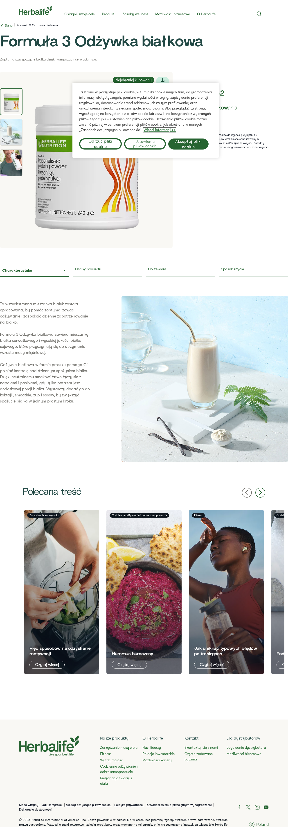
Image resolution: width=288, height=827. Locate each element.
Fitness (105, 754)
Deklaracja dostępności (35, 809)
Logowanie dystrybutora (246, 748)
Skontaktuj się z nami (201, 748)
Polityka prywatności (129, 805)
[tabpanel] (86, 160)
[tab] (11, 101)
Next (260, 492)
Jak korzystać (52, 805)
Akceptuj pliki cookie (188, 144)
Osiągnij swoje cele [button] (79, 14)
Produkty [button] (109, 14)
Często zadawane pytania (198, 756)
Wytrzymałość (111, 760)
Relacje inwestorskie (158, 754)
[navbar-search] (259, 13)
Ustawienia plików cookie (145, 144)
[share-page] (162, 81)
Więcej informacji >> (160, 130)
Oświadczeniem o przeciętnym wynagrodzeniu (179, 805)
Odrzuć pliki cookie (100, 144)
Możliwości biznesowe (172, 14)
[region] (145, 120)
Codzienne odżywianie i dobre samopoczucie (119, 769)
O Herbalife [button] (206, 14)
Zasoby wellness (135, 14)
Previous (246, 492)
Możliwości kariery (157, 760)
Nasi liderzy (151, 748)
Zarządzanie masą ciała (118, 748)
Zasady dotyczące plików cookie (88, 805)
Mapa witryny (29, 805)
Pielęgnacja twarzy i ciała (116, 781)
